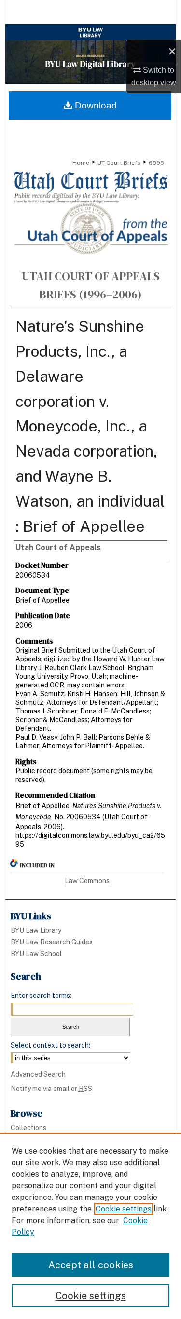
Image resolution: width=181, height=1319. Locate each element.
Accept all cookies (90, 1265)
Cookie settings (124, 1208)
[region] (90, 1226)
